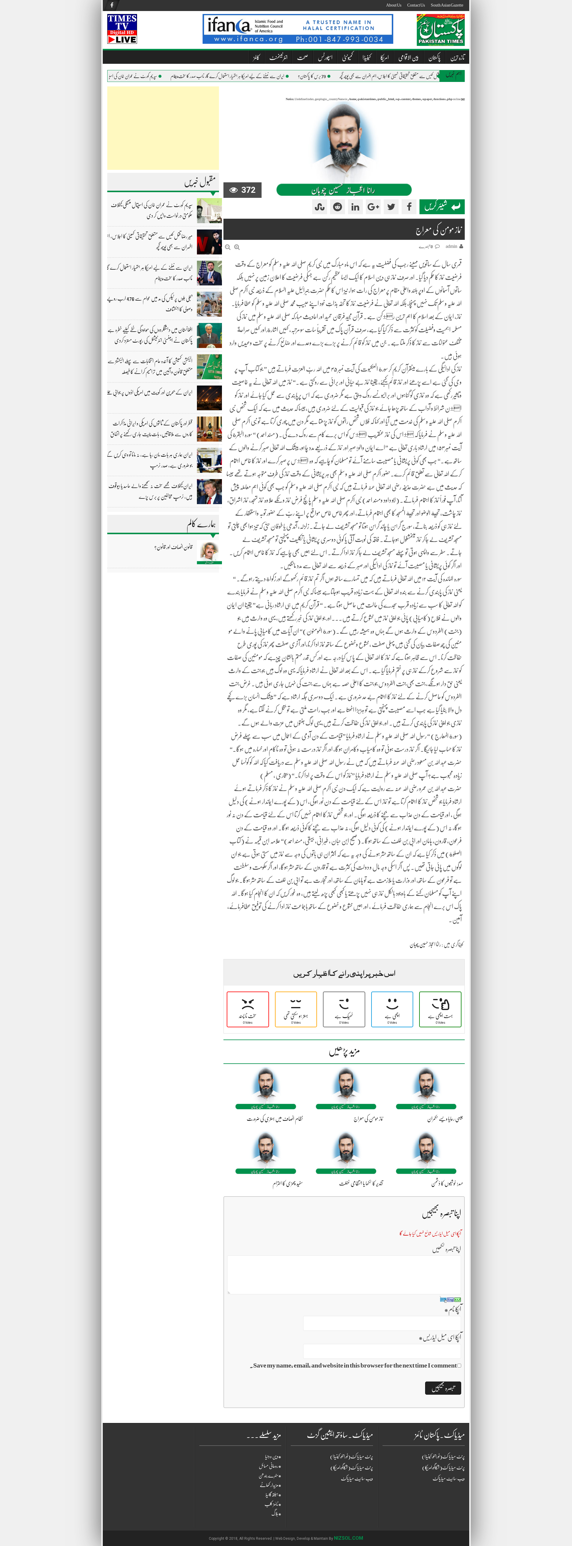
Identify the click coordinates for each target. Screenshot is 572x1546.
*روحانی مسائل (270, 1466)
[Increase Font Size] (237, 247)
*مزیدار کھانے (270, 1485)
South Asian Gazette (447, 5)
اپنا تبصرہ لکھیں (446, 1249)
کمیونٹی (347, 57)
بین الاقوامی (408, 57)
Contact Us (416, 5)
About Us (393, 5)
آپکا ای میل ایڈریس (440, 1337)
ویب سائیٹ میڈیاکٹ (357, 1479)
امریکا (384, 57)
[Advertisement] (163, 128)
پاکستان (434, 57)
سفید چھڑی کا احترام (288, 1183)
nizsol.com (348, 1538)
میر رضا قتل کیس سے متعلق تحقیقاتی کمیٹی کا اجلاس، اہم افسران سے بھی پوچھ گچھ (409, 76)
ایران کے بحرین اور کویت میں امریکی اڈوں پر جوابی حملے (148, 392)
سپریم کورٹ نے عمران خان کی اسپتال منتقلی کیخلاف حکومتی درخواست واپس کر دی (113, 76)
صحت (302, 57)
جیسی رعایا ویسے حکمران (445, 1118)
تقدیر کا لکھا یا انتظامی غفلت (361, 1183)
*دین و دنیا (273, 1457)
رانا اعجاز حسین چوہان (425, 944)
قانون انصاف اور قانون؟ (173, 547)
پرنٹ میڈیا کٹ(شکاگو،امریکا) (351, 1468)
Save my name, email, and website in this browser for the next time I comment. (353, 1365)
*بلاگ (276, 1514)
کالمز (257, 57)
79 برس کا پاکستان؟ (326, 76)
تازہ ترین (457, 57)
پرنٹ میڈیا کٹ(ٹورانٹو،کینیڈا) (351, 1457)
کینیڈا (367, 57)
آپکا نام (452, 1309)
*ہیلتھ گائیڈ (273, 1495)
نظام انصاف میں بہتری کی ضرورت (275, 1118)
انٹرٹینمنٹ (278, 57)
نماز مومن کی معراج (368, 1118)
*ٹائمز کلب (273, 1504)
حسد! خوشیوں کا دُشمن (447, 1183)
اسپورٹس (325, 57)
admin (451, 246)
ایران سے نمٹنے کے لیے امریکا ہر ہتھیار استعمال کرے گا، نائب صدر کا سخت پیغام (242, 76)
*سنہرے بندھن (270, 1476)
